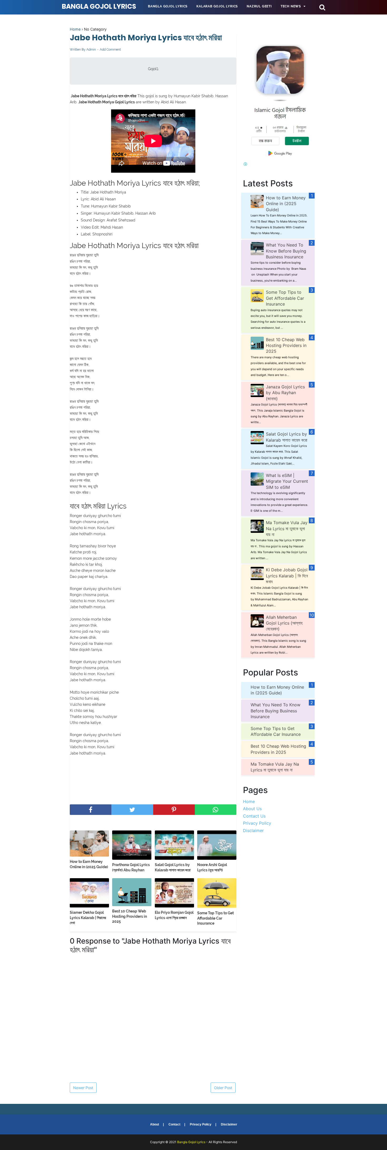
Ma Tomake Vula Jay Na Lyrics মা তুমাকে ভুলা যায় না (286, 528)
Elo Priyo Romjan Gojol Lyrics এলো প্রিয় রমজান (174, 915)
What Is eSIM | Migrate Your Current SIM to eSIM (287, 481)
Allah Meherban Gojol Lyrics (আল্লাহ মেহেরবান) (284, 623)
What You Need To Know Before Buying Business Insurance (286, 250)
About (154, 1124)
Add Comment (110, 49)
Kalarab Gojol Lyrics (217, 6)
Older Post (223, 1087)
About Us (252, 808)
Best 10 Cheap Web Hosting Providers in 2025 (129, 916)
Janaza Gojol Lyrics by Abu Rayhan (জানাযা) (285, 392)
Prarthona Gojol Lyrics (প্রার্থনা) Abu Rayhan (131, 867)
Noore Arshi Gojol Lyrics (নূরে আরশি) (212, 867)
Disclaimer (253, 830)
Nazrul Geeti (259, 6)
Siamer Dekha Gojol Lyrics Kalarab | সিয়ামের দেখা (88, 917)
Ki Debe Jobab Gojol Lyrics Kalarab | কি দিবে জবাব (287, 575)
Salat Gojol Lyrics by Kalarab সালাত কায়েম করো (173, 867)
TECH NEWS (291, 6)
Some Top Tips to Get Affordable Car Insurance (215, 918)
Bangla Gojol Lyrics (99, 6)
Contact (174, 1124)
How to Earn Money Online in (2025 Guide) (89, 864)
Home (75, 29)
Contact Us (254, 816)
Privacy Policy (257, 823)
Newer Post (83, 1087)
